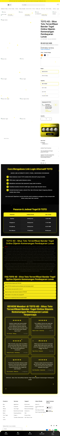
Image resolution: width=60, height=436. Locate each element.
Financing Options (17, 413)
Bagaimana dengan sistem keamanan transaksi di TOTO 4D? (16, 291)
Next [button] (58, 1)
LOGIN (18, 433)
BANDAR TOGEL (4, 8)
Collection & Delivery (29, 406)
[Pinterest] (45, 163)
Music (4, 413)
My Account (27, 404)
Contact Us (27, 410)
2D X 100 (44, 91)
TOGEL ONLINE (22, 8)
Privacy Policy (28, 415)
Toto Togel (5, 415)
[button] (4, 8)
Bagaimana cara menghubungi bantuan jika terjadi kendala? (16, 297)
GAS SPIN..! (49, 134)
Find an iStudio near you (39, 407)
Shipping (47, 44)
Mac (4, 404)
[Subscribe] (21, 429)
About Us (37, 404)
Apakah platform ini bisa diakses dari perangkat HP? (14, 294)
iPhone (4, 408)
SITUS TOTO (29, 8)
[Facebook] (41, 163)
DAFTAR (30, 433)
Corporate (16, 406)
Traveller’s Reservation (18, 417)
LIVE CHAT (53, 434)
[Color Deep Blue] (45, 55)
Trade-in (15, 415)
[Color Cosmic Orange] (42, 55)
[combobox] (33, 5)
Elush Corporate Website (40, 412)
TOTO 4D (43, 8)
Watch (4, 410)
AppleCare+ (16, 404)
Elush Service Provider (18, 410)
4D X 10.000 (44, 83)
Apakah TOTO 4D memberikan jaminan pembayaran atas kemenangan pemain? (19, 286)
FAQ (25, 413)
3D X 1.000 (44, 87)
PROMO (6, 433)
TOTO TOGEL (49, 8)
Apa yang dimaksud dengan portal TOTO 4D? (13, 283)
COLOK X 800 (45, 95)
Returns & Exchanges (29, 408)
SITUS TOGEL (11, 8)
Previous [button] (1, 1)
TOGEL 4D (38, 8)
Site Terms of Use (28, 417)
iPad (4, 406)
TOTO (33, 8)
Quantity (43, 116)
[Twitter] (43, 163)
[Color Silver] (48, 55)
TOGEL (16, 8)
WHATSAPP (42, 433)
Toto (4, 417)
